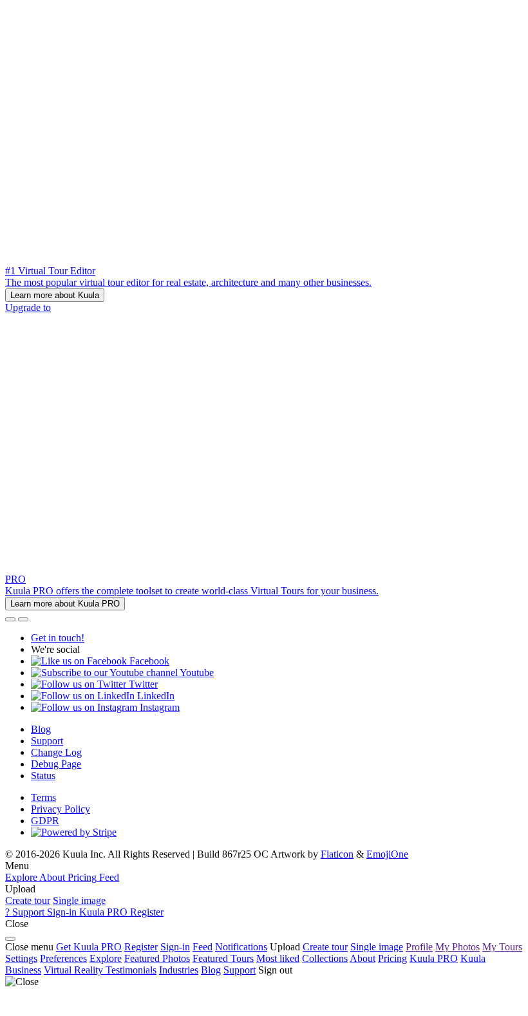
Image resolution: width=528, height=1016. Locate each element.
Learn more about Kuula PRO (65, 603)
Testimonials (131, 969)
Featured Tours (223, 958)
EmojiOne (387, 854)
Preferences (63, 958)
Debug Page (56, 763)
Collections (325, 958)
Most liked (277, 958)
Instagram (158, 707)
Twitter (142, 684)
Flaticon (337, 854)
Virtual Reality (75, 969)
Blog (41, 729)
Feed (202, 946)
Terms (43, 797)
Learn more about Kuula (54, 295)
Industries (178, 969)
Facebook (148, 660)
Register (141, 946)
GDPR (45, 820)
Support (47, 740)
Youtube (196, 672)
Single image (79, 900)
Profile (419, 946)
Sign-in (175, 946)
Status (43, 775)
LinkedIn (154, 695)
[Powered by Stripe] (74, 832)
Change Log (56, 752)
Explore (106, 958)
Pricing (392, 958)
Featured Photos (157, 958)
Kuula (434, 958)
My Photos (457, 946)
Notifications (241, 946)
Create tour (27, 900)
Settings (21, 958)
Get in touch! (57, 637)
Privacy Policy (60, 809)
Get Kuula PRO (89, 946)
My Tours (502, 946)
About (362, 958)
